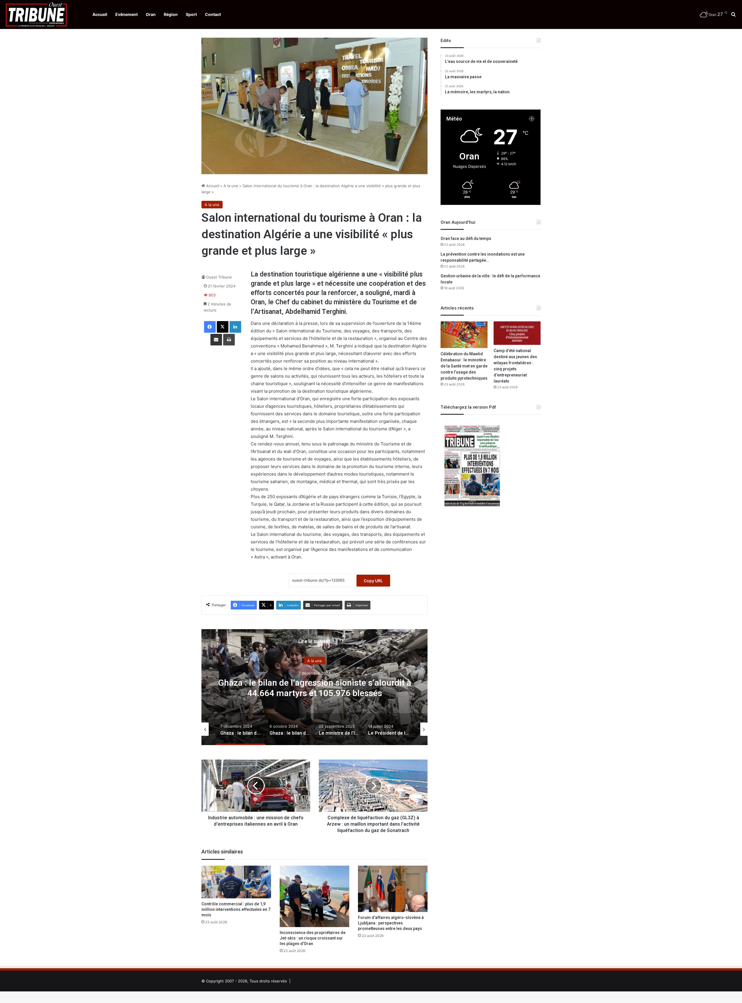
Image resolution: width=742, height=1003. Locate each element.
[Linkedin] (235, 327)
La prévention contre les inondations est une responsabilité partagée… (483, 257)
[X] (222, 327)
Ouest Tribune (219, 277)
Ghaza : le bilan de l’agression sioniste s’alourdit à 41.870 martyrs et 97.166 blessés (314, 688)
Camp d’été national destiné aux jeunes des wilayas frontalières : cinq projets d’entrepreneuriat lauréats (515, 366)
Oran (151, 14)
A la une (230, 185)
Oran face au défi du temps (466, 239)
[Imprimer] (229, 339)
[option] (314, 687)
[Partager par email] (216, 339)
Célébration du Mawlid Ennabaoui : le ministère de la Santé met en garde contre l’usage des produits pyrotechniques (464, 366)
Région (171, 14)
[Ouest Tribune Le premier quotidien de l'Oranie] (36, 14)
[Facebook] (210, 327)
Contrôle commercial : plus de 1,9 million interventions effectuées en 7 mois (235, 909)
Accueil (99, 14)
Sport (191, 14)
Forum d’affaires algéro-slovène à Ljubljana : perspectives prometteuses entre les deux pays (391, 923)
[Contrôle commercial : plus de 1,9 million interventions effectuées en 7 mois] (236, 882)
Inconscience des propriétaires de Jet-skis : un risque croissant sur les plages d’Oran (312, 938)
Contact (213, 14)
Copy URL (373, 580)
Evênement (126, 14)
